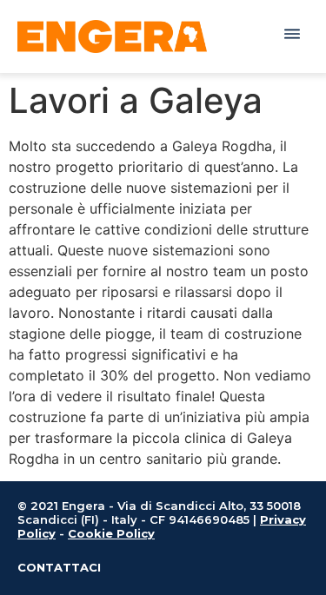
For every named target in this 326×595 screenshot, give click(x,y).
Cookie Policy (111, 533)
